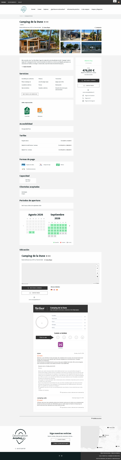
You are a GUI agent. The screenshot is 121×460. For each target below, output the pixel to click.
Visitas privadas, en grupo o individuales (108, 459)
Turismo (3, 2)
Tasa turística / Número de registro (109, 456)
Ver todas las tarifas (89, 74)
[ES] (118, 2)
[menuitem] (24, 9)
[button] (115, 1)
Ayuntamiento (12, 2)
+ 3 (91, 47)
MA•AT (20, 2)
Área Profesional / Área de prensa (110, 453)
